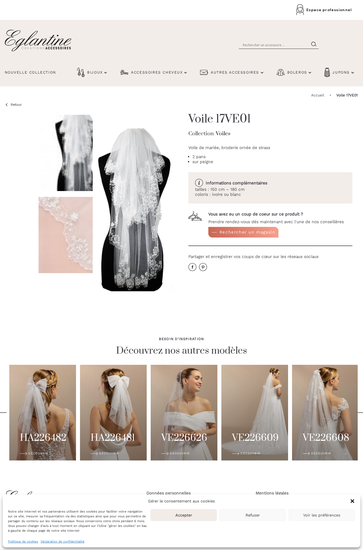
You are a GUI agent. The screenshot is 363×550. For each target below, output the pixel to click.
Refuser (253, 515)
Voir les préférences (321, 515)
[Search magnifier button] (315, 45)
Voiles (223, 133)
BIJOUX (95, 72)
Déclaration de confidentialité (63, 541)
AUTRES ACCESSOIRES (235, 72)
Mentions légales (272, 493)
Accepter (183, 515)
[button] (352, 501)
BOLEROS (297, 72)
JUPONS (341, 72)
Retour (16, 105)
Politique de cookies (23, 541)
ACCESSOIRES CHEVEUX (157, 72)
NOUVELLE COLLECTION (30, 72)
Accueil (317, 95)
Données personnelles (168, 493)
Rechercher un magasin (248, 232)
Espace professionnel (329, 9)
